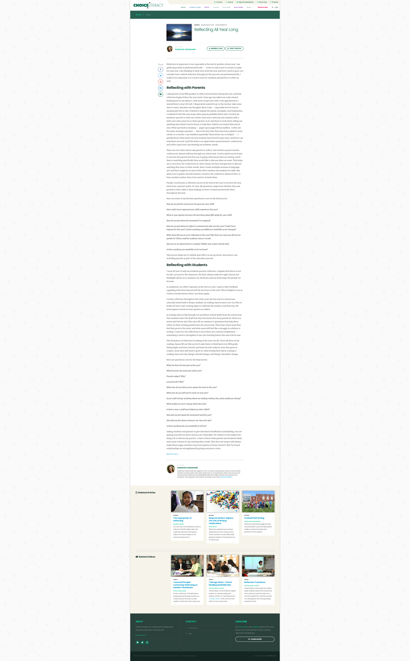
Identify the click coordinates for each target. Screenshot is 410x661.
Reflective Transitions (254, 582)
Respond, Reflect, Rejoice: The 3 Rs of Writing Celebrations (221, 521)
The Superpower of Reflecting (182, 519)
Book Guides (238, 7)
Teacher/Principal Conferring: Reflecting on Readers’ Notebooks (185, 585)
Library (183, 7)
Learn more (141, 635)
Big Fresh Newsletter (246, 2)
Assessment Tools (207, 25)
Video (175, 579)
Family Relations (221, 25)
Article (197, 25)
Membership (263, 7)
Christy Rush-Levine (216, 588)
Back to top (172, 454)
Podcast (275, 2)
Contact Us (193, 628)
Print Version (235, 48)
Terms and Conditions (189, 656)
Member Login (216, 48)
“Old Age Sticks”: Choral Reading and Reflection (220, 583)
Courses (216, 7)
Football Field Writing (254, 518)
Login (276, 7)
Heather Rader (178, 524)
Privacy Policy (173, 656)
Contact (219, 2)
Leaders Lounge (195, 7)
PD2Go (206, 7)
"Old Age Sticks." (215, 599)
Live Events (227, 7)
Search (230, 2)
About (249, 7)
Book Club (263, 2)
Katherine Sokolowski (185, 49)
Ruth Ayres (213, 527)
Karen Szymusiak (179, 591)
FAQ (190, 633)
